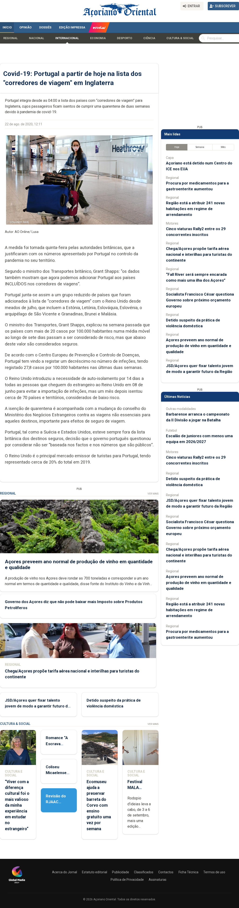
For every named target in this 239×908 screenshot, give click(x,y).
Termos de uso (214, 872)
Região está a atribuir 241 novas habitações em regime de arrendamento (195, 209)
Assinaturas (157, 879)
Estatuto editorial (94, 872)
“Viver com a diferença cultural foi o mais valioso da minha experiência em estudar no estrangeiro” (17, 805)
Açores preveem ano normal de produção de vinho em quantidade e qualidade (198, 346)
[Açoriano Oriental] (16, 884)
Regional (10, 38)
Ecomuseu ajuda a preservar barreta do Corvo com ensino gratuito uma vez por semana (99, 805)
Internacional (67, 38)
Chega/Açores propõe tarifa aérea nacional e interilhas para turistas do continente (199, 254)
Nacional (36, 38)
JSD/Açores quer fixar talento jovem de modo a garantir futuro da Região (37, 706)
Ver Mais (153, 493)
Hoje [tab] (176, 147)
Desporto (124, 38)
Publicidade (120, 872)
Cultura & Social (180, 38)
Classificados (143, 872)
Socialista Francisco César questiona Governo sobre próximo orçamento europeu (200, 300)
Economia (98, 38)
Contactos (165, 872)
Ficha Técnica (188, 872)
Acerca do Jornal (64, 872)
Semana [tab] (200, 147)
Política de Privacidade (127, 879)
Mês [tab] (223, 147)
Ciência (149, 38)
